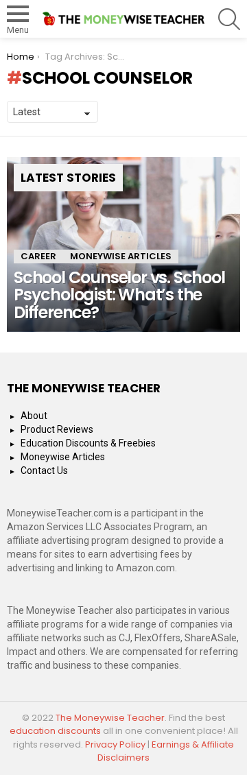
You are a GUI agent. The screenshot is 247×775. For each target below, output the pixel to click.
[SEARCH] (229, 19)
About (34, 415)
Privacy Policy (115, 744)
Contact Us (44, 470)
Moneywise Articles (121, 256)
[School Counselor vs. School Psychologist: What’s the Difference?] (123, 244)
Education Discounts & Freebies (88, 443)
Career (38, 256)
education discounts (56, 730)
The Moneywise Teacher (110, 717)
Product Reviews (57, 429)
